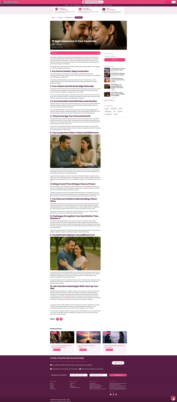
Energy (115, 114)
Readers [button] (67, 5)
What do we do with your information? (98, 388)
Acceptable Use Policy (75, 387)
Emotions (120, 111)
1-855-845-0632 (63, 10)
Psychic (120, 108)
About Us (52, 384)
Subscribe (117, 375)
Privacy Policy (93, 383)
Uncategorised (108, 114)
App (71, 5)
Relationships (59, 44)
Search (114, 60)
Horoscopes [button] (90, 5)
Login (173, 2)
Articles (100, 5)
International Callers (61, 401)
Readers (52, 386)
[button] (173, 398)
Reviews (96, 5)
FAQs (71, 384)
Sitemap (69, 401)
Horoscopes (53, 388)
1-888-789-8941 (87, 10)
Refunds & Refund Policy (95, 384)
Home (53, 17)
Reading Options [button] (77, 5)
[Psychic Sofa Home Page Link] (10, 2)
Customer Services (108, 5)
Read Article (57, 349)
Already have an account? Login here (118, 366)
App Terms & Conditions (95, 387)
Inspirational (69, 17)
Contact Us (72, 383)
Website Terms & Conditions (96, 386)
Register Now (117, 363)
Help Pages (72, 386)
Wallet (84, 5)
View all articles (108, 100)
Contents (54, 53)
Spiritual (107, 108)
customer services (113, 388)
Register (168, 2)
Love (53, 44)
